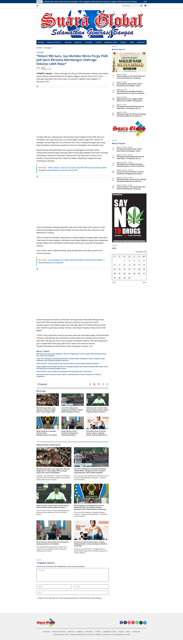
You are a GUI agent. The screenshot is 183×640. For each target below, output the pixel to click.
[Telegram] (145, 622)
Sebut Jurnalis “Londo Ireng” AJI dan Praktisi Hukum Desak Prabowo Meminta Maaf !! (67, 363)
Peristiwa (88, 42)
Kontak (91, 634)
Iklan (132, 42)
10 (134, 265)
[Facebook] (121, 622)
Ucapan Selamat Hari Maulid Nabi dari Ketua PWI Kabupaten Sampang (131, 77)
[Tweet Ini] (94, 384)
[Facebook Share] (90, 384)
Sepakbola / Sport (111, 42)
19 (144, 269)
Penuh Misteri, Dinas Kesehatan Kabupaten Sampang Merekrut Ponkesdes (64, 371)
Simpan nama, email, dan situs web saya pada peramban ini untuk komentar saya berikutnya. (70, 598)
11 (139, 265)
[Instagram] (129, 622)
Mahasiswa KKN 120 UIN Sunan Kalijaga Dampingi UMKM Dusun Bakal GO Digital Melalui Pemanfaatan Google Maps (131, 115)
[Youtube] (133, 622)
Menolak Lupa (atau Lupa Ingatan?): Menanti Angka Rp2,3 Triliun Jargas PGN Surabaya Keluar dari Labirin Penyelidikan (71, 355)
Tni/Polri (98, 42)
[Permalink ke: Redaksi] (38, 68)
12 (144, 265)
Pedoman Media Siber (79, 634)
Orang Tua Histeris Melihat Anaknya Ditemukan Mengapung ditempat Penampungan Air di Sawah (130, 173)
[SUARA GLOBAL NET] (91, 24)
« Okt (114, 282)
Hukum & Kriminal (53, 42)
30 (129, 278)
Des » (145, 282)
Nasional (68, 42)
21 (119, 273)
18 (139, 269)
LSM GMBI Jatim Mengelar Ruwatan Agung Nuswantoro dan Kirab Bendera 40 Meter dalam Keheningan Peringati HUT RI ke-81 (131, 92)
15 (124, 269)
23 (129, 273)
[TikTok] (141, 622)
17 (134, 269)
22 (124, 273)
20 (114, 273)
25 (139, 273)
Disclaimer (107, 634)
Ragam (123, 42)
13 (114, 269)
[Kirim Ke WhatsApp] (107, 384)
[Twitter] (125, 622)
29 (124, 278)
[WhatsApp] (137, 622)
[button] (141, 5)
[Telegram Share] (103, 384)
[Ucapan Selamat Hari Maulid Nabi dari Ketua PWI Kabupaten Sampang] (129, 62)
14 (119, 269)
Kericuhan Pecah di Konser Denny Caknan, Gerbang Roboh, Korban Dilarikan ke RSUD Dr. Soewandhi (69, 375)
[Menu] (37, 5)
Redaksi (43, 67)
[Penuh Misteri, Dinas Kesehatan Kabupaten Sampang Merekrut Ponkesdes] (72, 423)
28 (119, 278)
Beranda (41, 42)
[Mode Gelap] (145, 5)
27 (114, 278)
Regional (77, 42)
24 (134, 273)
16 (129, 269)
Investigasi (40, 52)
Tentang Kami (58, 634)
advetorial (141, 42)
